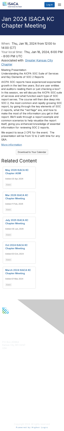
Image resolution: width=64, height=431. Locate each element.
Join (4, 370)
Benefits (6, 373)
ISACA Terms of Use (12, 408)
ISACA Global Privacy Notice (16, 411)
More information (11, 144)
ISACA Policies (9, 405)
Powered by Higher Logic (32, 427)
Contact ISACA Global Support (18, 381)
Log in (49, 4)
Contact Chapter (10, 352)
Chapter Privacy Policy (14, 416)
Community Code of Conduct (17, 402)
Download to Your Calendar (32, 152)
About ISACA (8, 399)
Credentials (8, 376)
